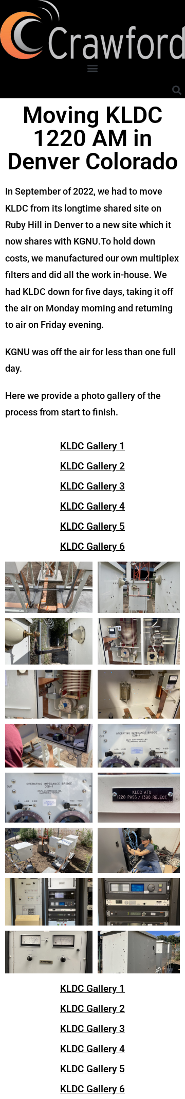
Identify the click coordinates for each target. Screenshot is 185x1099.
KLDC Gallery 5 (92, 526)
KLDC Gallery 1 (92, 446)
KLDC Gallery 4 (92, 506)
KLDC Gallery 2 (92, 466)
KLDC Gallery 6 (92, 546)
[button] (92, 67)
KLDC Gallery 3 (92, 486)
